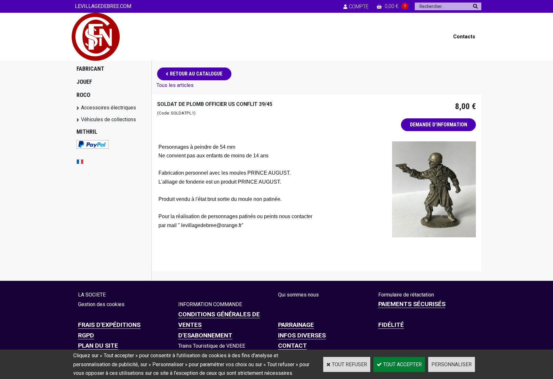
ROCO (83, 94)
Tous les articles (175, 85)
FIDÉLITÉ (391, 324)
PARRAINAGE (296, 324)
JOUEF (84, 81)
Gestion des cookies (101, 304)
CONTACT (292, 345)
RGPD (86, 335)
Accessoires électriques (108, 108)
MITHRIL (86, 131)
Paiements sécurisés (411, 304)
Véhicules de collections (108, 119)
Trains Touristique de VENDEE (211, 346)
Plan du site (98, 345)
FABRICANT (90, 68)
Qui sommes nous (298, 295)
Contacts (464, 37)
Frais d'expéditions (109, 324)
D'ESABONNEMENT (205, 335)
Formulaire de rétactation (406, 295)
